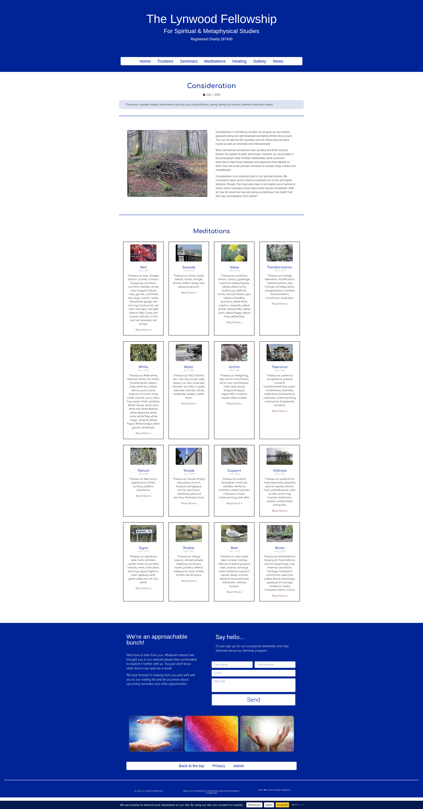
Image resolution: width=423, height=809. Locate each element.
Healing (239, 61)
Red (143, 267)
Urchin (234, 367)
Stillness (280, 470)
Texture (143, 470)
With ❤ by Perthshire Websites (274, 790)
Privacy (218, 766)
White (143, 367)
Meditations (215, 61)
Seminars (189, 61)
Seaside (188, 267)
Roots (279, 548)
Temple (188, 470)
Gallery (259, 61)
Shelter (189, 548)
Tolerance (280, 367)
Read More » (143, 330)
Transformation (279, 267)
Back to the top (191, 766)
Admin (238, 766)
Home (145, 61)
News (278, 61)
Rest (234, 548)
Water (189, 367)
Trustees (165, 61)
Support (234, 470)
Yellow (234, 267)
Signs (143, 548)
